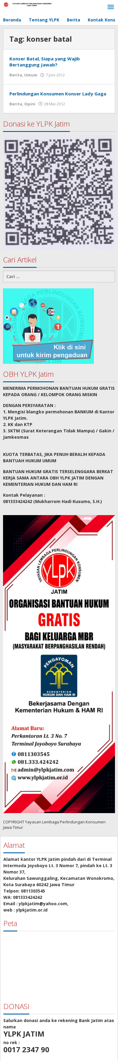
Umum (30, 75)
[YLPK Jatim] (30, 4)
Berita (15, 75)
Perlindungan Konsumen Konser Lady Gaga (57, 94)
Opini (29, 104)
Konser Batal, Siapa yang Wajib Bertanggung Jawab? (44, 62)
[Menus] (111, 7)
